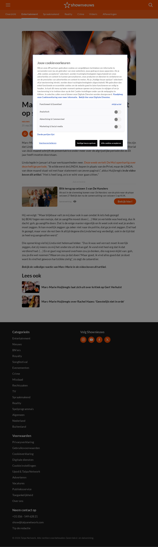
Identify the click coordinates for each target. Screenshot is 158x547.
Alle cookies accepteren (111, 143)
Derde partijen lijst (45, 134)
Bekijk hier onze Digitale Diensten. (94, 97)
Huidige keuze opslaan (86, 143)
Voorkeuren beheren (47, 143)
